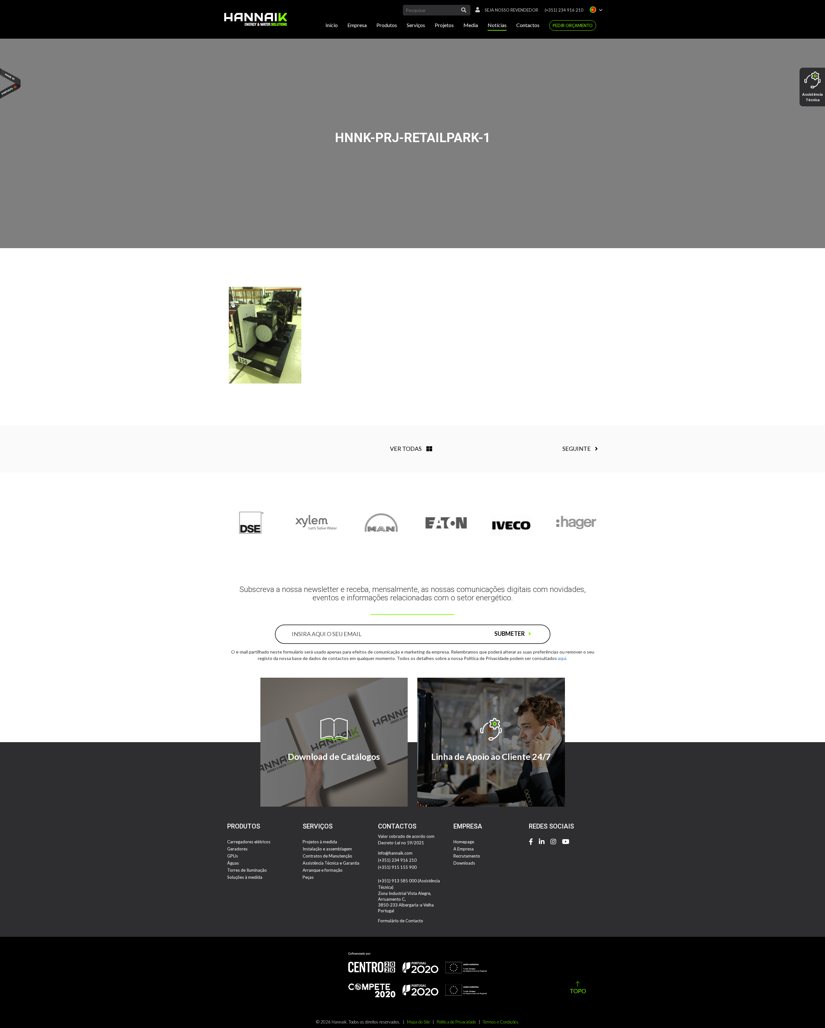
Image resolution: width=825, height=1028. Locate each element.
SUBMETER (510, 633)
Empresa (357, 25)
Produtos (386, 25)
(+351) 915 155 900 (397, 867)
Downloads (464, 863)
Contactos (527, 25)
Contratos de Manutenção (327, 855)
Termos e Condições (501, 1021)
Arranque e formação (323, 870)
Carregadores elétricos (248, 841)
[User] (476, 10)
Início (331, 25)
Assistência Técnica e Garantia (331, 863)
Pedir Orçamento (573, 25)
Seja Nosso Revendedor (511, 10)
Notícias (497, 25)
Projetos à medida (320, 841)
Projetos (444, 25)
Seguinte (577, 448)
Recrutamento (466, 855)
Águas (233, 863)
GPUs (232, 855)
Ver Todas (406, 448)
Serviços (416, 25)
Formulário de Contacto (400, 920)
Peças (308, 877)
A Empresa (463, 848)
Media (470, 25)
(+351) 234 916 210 (564, 10)
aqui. (562, 658)
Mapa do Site (418, 1021)
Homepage (463, 841)
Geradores (237, 848)
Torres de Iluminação (247, 870)
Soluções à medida (244, 877)
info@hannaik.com (395, 853)
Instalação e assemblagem (327, 848)
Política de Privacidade (456, 1021)
